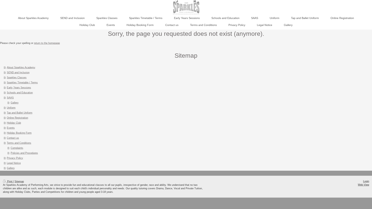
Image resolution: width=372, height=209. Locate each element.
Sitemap (19, 181)
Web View (363, 184)
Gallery (15, 102)
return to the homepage (47, 43)
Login (366, 181)
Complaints (17, 147)
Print (9, 181)
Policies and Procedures (24, 153)
